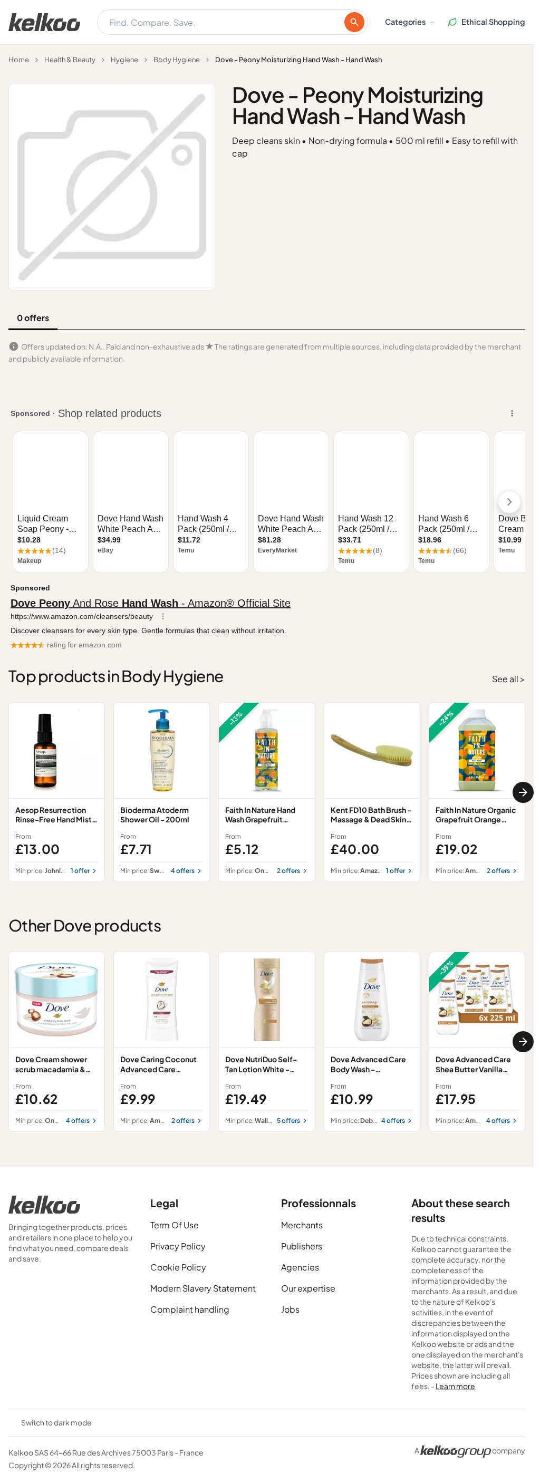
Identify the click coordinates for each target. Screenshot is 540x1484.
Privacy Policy (178, 1246)
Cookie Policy (178, 1267)
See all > (508, 678)
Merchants (302, 1224)
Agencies (300, 1267)
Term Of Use (174, 1224)
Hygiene (124, 59)
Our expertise (308, 1288)
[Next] (523, 792)
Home (18, 59)
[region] (266, 792)
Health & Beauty (69, 59)
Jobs (290, 1309)
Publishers (301, 1246)
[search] (354, 22)
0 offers (33, 317)
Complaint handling (189, 1309)
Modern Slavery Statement (203, 1288)
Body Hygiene (176, 59)
